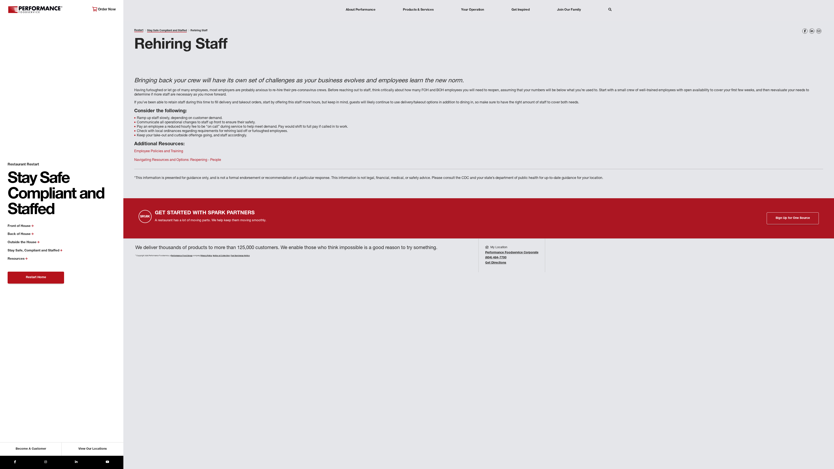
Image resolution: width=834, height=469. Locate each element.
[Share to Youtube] (107, 462)
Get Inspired (520, 10)
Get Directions (495, 262)
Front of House (19, 226)
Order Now (106, 10)
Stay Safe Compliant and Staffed (167, 30)
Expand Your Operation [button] (472, 18)
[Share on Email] (818, 31)
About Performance (361, 10)
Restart (138, 30)
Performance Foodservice (47, 9)
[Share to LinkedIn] (76, 462)
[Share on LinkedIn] (811, 31)
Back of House (19, 234)
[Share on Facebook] (805, 31)
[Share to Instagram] (45, 462)
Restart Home (36, 277)
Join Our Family (569, 10)
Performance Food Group (181, 256)
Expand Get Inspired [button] (520, 18)
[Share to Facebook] (15, 462)
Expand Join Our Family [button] (569, 18)
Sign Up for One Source (793, 218)
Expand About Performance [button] (360, 18)
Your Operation (472, 10)
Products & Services (418, 10)
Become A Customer (31, 449)
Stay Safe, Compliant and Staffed (33, 250)
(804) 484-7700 (495, 257)
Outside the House (22, 242)
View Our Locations (92, 449)
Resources (16, 259)
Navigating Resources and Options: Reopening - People (177, 160)
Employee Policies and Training (158, 151)
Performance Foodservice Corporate (511, 252)
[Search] (610, 10)
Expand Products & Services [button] (418, 18)
